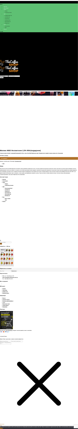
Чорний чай (7, 48)
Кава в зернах (7, 55)
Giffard (6, 40)
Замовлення (4, 290)
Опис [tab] (3, 163)
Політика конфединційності (7, 300)
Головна (1, 97)
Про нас (4, 298)
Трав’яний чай (8, 49)
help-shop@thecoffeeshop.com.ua (10, 277)
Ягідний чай (7, 52)
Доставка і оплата (6, 299)
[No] (2, 428)
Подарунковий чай (8, 45)
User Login (2, 86)
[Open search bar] (0, 240)
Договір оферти (5, 305)
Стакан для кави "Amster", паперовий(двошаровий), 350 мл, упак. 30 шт (15, 153)
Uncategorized (11, 97)
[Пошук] (1, 243)
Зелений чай (7, 46)
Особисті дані (5, 291)
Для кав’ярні (5, 37)
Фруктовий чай (8, 51)
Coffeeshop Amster (9, 42)
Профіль (4, 84)
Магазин (4, 36)
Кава (3, 54)
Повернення (4, 306)
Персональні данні (6, 303)
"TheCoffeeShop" (9, 330)
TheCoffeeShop (3, 94)
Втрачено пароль (5, 293)
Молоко (3, 58)
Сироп (3, 39)
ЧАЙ (3, 43)
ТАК (1, 428)
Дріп (6, 56)
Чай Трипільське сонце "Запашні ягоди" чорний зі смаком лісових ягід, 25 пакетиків (46, 153)
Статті (3, 302)
